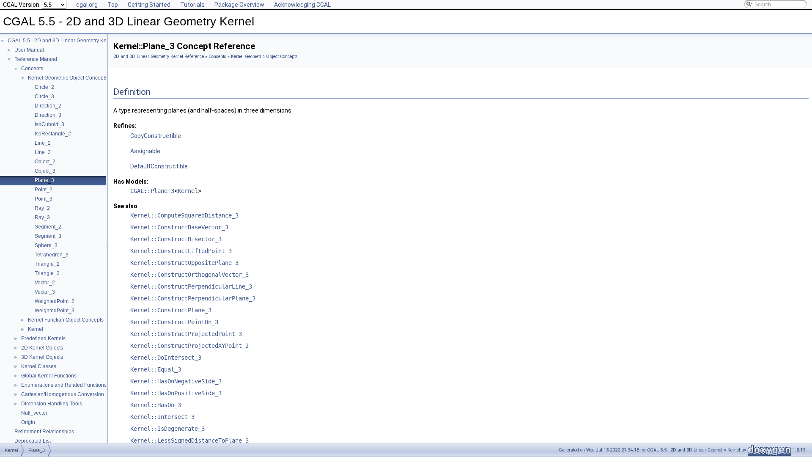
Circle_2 (44, 87)
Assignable (145, 151)
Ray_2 (42, 208)
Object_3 (45, 171)
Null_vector (34, 413)
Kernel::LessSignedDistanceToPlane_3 (189, 440)
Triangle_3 (47, 273)
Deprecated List (32, 441)
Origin (28, 422)
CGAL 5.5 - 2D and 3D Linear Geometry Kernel (61, 41)
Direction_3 (48, 115)
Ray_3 (42, 217)
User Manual (29, 50)
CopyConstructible (155, 135)
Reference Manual (35, 59)
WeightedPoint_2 (54, 301)
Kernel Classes (38, 366)
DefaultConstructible (159, 166)
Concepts (32, 69)
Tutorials (192, 4)
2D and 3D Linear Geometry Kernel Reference (158, 56)
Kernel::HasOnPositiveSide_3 (176, 393)
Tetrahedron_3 (52, 255)
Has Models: (130, 181)
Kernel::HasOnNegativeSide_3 (176, 381)
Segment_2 (48, 227)
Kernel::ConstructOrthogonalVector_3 (189, 274)
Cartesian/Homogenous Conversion (62, 394)
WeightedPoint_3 (54, 311)
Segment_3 (48, 236)
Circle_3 (44, 96)
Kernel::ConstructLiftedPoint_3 (181, 251)
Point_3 (43, 199)
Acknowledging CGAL (302, 4)
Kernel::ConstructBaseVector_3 (179, 227)
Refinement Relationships (44, 432)
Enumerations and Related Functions (64, 385)
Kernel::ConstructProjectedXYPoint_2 (189, 345)
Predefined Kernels (43, 338)
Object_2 (45, 162)
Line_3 (43, 152)
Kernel (35, 329)
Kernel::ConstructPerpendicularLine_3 (191, 286)
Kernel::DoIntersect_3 (165, 357)
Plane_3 (44, 180)
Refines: (125, 125)
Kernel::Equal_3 (155, 369)
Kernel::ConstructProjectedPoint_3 (186, 333)
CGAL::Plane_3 (152, 190)
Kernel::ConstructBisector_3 (176, 239)
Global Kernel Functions (49, 376)
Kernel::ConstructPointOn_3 (174, 322)
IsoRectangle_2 (53, 134)
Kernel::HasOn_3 (155, 405)
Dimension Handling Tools (51, 404)
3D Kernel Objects (42, 357)
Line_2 (43, 143)
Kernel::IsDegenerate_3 (167, 428)
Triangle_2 (47, 264)
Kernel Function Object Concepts (66, 320)
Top (112, 4)
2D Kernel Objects (42, 348)
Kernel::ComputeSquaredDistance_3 (184, 215)
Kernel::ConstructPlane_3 (170, 310)
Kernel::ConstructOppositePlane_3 (184, 262)
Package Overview (239, 4)
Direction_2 (48, 106)
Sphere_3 (46, 245)
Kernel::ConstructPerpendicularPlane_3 (192, 298)
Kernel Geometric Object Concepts (67, 78)
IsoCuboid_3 (49, 124)
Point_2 (43, 190)
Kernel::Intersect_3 (162, 416)
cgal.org (87, 4)
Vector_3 (45, 292)
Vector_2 (45, 283)
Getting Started (149, 4)
